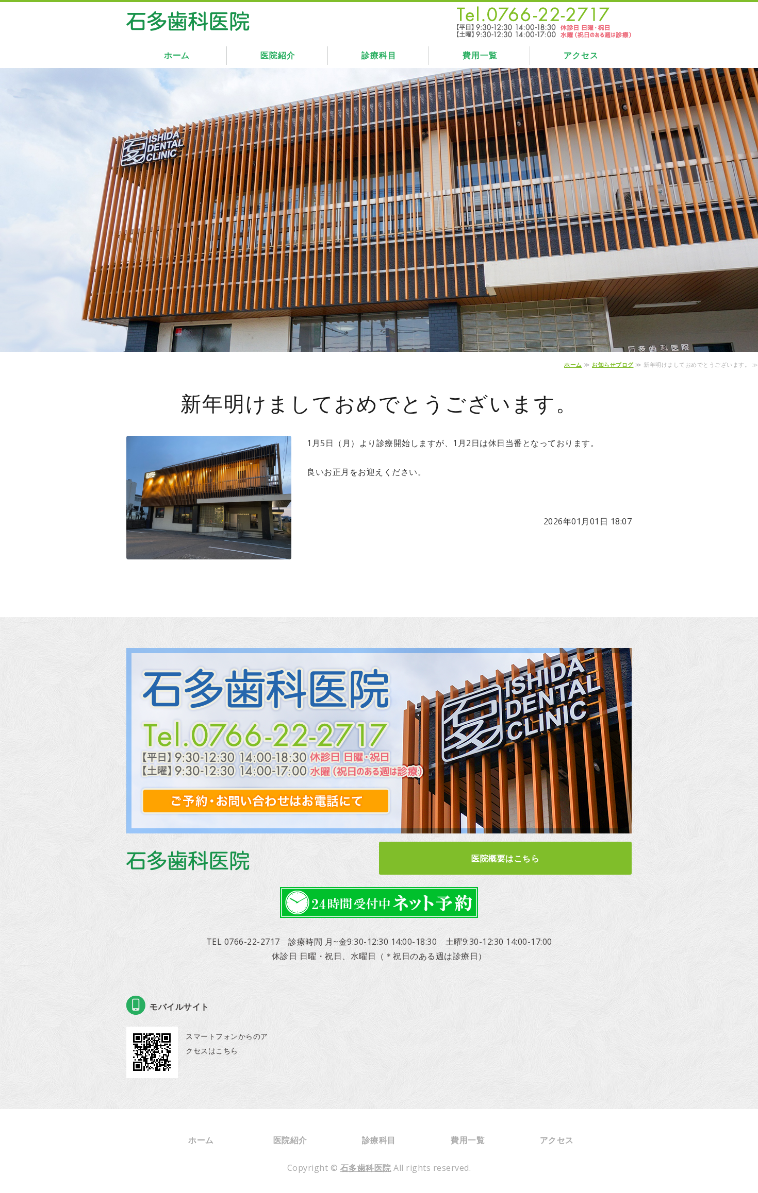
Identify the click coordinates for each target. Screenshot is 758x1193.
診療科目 (378, 55)
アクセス (581, 55)
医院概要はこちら (505, 858)
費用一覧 (480, 55)
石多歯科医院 (365, 1167)
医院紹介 (277, 55)
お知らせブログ (613, 364)
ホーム (177, 55)
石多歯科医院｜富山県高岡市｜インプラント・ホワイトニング (188, 18)
